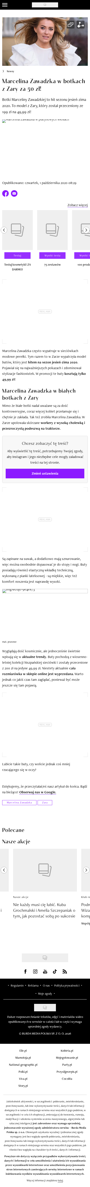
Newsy (10, 71)
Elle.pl (23, 1051)
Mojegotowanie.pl (67, 1058)
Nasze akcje (21, 897)
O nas (46, 985)
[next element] (86, 242)
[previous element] (4, 242)
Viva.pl (23, 1079)
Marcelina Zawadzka (19, 802)
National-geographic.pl (23, 1065)
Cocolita (67, 1079)
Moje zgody (45, 994)
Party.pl (67, 1065)
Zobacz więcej (78, 205)
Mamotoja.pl (23, 1058)
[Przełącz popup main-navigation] (5, 5)
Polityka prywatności (67, 985)
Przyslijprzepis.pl (67, 1072)
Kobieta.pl (67, 1051)
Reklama (33, 985)
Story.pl (23, 1086)
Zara (45, 802)
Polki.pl (23, 1072)
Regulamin (17, 985)
